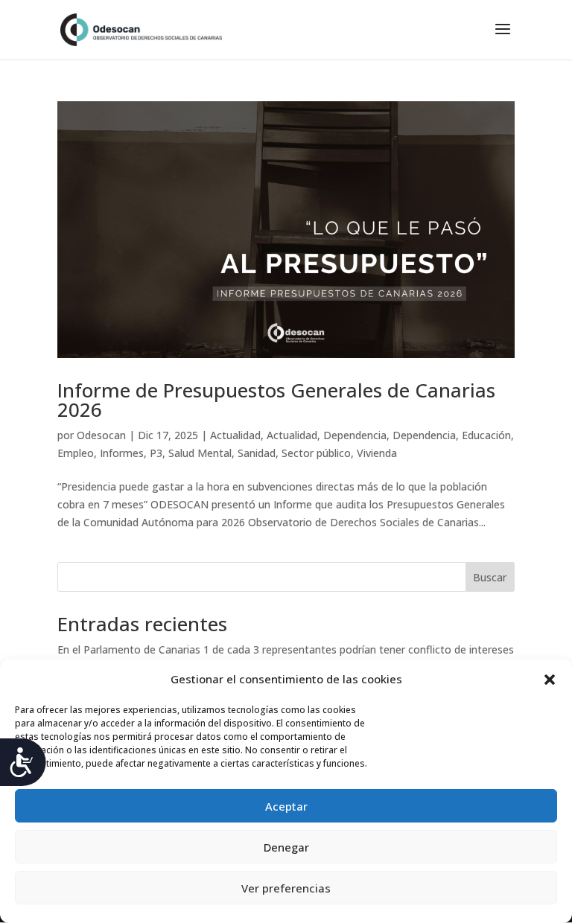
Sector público (316, 453)
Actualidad (235, 435)
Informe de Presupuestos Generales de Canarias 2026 (276, 400)
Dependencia (355, 435)
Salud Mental (200, 453)
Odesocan (101, 435)
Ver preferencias (286, 888)
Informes (122, 453)
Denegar (286, 847)
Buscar (489, 577)
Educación (486, 435)
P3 (156, 453)
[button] (549, 679)
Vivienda (377, 453)
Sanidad (257, 453)
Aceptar (286, 806)
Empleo (75, 453)
